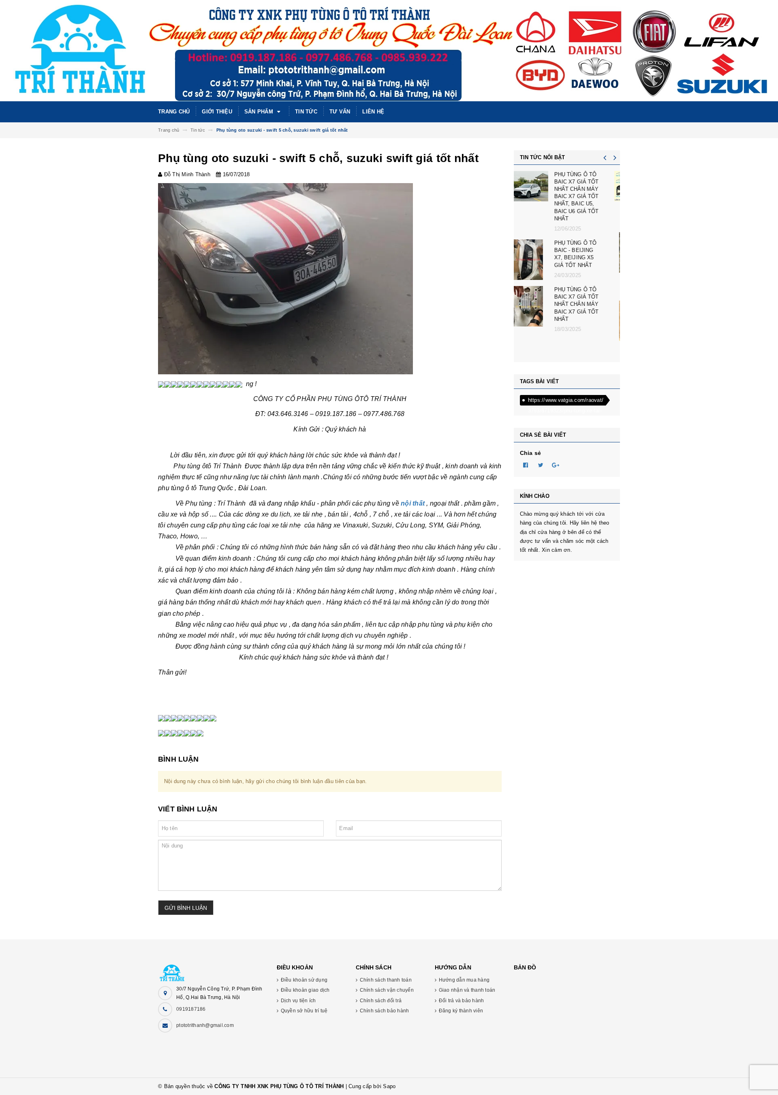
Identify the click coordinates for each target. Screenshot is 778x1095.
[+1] (556, 465)
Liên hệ (373, 112)
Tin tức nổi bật (542, 157)
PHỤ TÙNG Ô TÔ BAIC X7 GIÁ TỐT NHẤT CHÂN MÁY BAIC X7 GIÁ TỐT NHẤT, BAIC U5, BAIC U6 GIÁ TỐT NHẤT (588, 196)
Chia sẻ (530, 453)
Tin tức (306, 112)
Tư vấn (340, 112)
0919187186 (191, 1009)
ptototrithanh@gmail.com (205, 1025)
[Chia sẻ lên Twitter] (541, 465)
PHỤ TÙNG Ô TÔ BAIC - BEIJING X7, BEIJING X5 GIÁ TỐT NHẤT (587, 254)
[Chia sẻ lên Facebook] (526, 465)
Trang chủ (174, 112)
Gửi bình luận (186, 908)
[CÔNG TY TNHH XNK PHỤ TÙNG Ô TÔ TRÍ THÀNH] (211, 969)
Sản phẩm (259, 112)
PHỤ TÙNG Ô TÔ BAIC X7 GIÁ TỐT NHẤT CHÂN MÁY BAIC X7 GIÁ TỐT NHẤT (588, 304)
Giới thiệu (217, 112)
